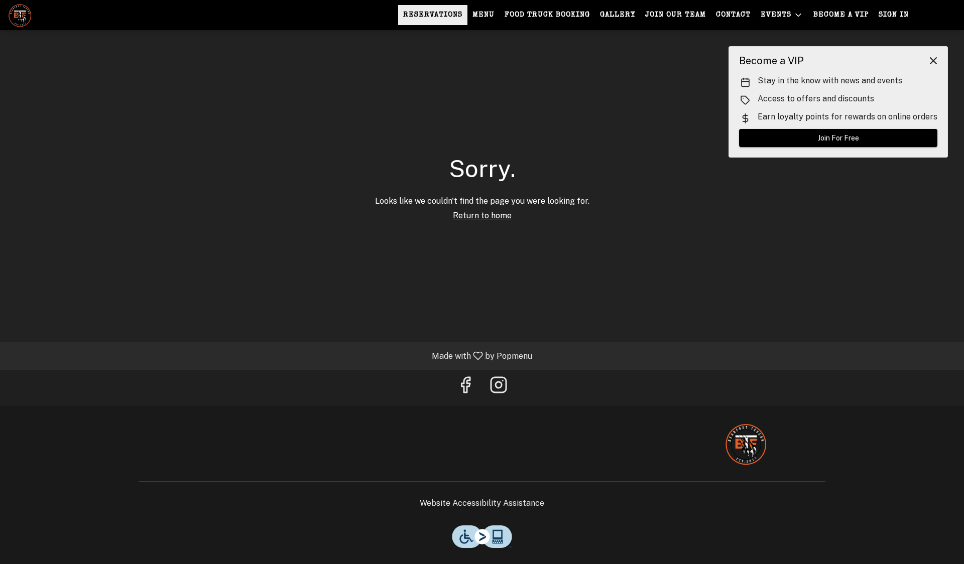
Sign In (894, 15)
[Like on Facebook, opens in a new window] (465, 387)
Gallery (617, 15)
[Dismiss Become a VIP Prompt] (933, 61)
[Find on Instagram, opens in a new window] (499, 387)
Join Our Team (675, 15)
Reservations (432, 15)
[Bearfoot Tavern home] (53, 15)
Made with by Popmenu (270, 355)
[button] (782, 15)
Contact (733, 15)
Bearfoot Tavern (745, 443)
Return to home (482, 215)
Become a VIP (841, 15)
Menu (483, 15)
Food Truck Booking (547, 15)
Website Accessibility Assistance (482, 503)
